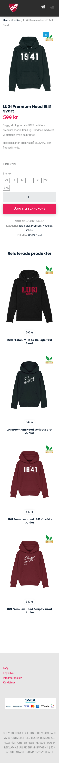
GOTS (31, 235)
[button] (46, 34)
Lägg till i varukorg (29, 209)
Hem (5, 20)
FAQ (5, 668)
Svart (39, 235)
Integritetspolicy (12, 677)
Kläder (29, 230)
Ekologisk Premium (30, 225)
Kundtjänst (9, 682)
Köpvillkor (8, 673)
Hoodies (16, 20)
